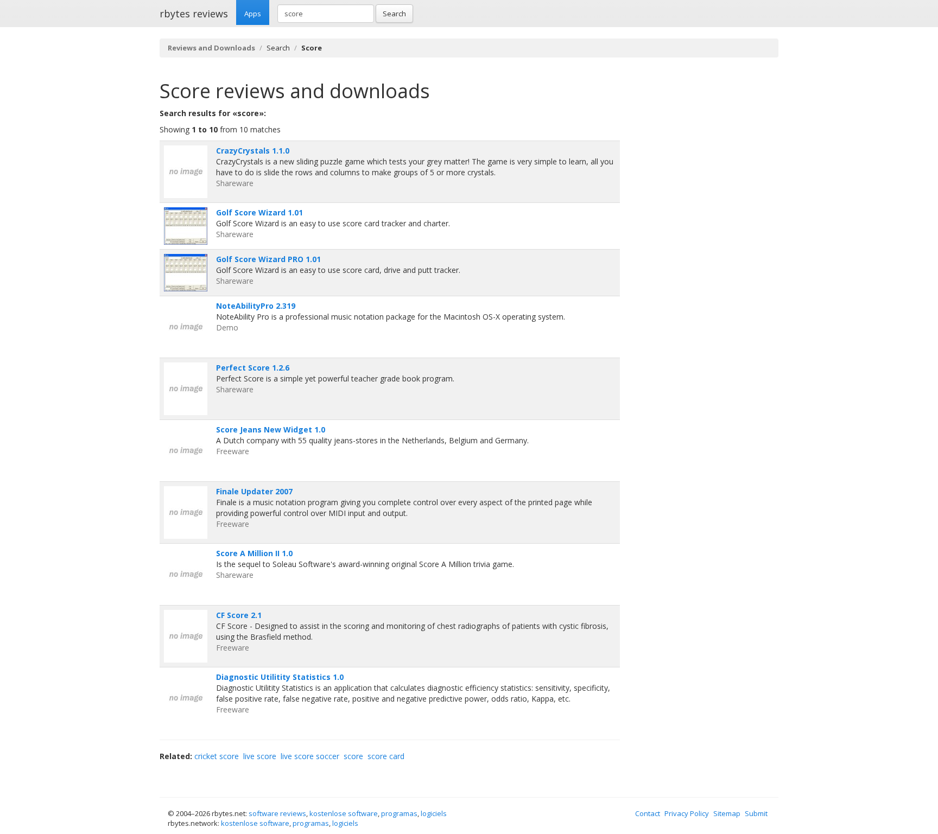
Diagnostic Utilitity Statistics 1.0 (280, 677)
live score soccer (310, 756)
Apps (252, 13)
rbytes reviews (194, 13)
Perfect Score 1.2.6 (252, 367)
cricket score (216, 756)
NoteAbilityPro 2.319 (255, 306)
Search (394, 13)
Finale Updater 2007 (254, 491)
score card (385, 756)
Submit (756, 813)
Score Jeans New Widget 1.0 (270, 429)
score (353, 756)
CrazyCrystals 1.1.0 (252, 150)
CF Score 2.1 (239, 615)
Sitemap (726, 813)
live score (259, 756)
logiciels (434, 813)
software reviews (277, 813)
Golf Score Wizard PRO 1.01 (268, 259)
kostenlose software (343, 813)
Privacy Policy (686, 813)
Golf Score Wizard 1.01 (259, 212)
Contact (647, 813)
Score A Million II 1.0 (254, 553)
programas (399, 813)
